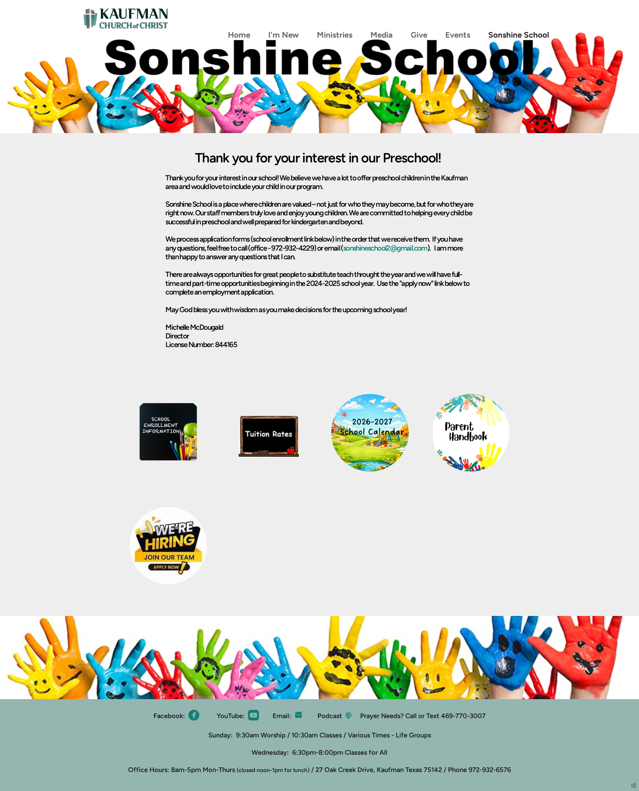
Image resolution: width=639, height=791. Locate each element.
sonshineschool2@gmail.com (385, 248)
